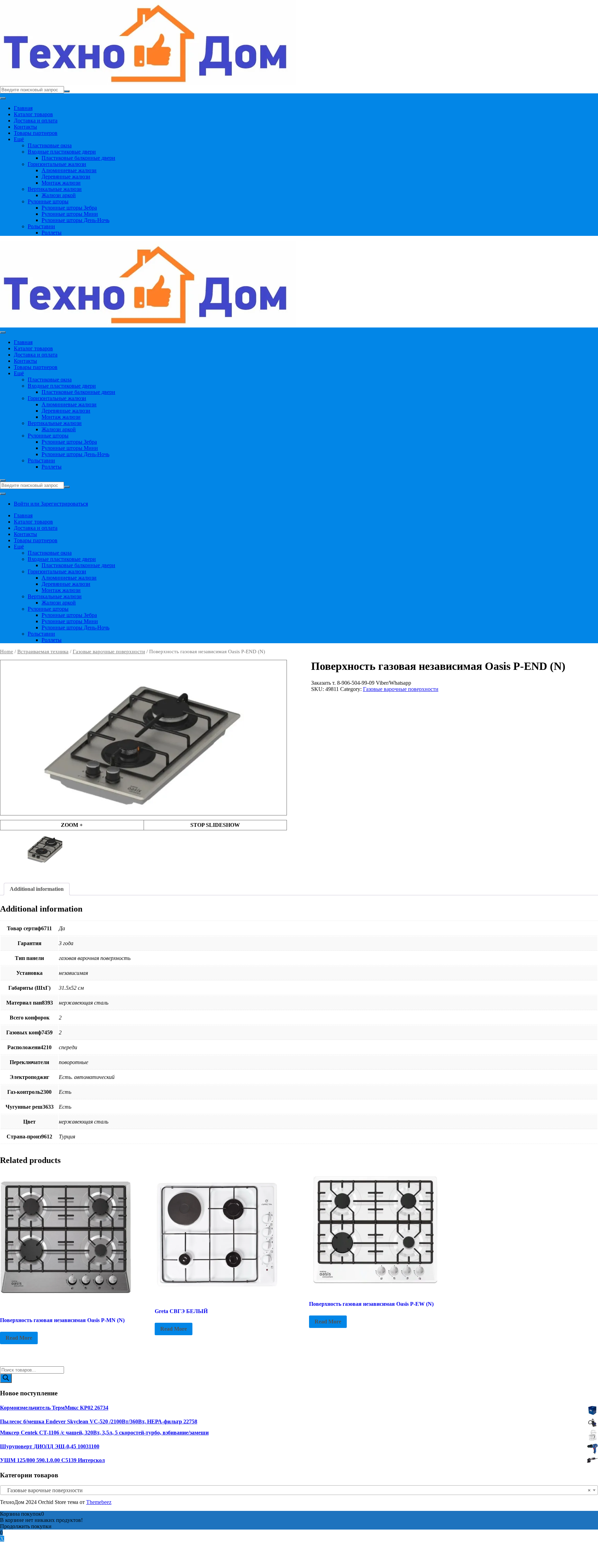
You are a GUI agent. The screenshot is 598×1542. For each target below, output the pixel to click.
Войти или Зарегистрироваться (51, 504)
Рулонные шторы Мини (70, 214)
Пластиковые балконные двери (78, 158)
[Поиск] (6, 1378)
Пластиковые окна (50, 145)
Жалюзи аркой (59, 195)
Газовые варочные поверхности (109, 651)
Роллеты (52, 233)
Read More (19, 1338)
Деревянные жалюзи (66, 176)
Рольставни (41, 226)
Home (6, 651)
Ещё (19, 139)
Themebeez (98, 1502)
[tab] (37, 889)
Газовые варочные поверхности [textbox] (297, 1490)
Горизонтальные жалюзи (57, 164)
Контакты (25, 127)
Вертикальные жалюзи (55, 189)
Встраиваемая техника (43, 651)
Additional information (37, 889)
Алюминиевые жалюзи (69, 170)
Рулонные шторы (48, 201)
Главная (23, 108)
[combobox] (299, 1490)
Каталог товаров (33, 114)
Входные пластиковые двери (62, 152)
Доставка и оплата (35, 120)
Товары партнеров (35, 133)
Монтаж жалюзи (61, 183)
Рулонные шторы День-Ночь (75, 220)
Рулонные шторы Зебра (69, 208)
